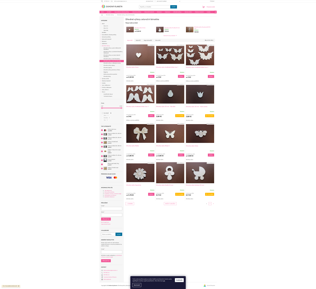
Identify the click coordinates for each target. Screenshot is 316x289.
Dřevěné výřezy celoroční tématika (112, 61)
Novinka (107, 118)
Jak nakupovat (149, 1)
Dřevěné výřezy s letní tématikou (112, 59)
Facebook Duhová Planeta (110, 277)
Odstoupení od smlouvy (110, 195)
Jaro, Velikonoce (106, 85)
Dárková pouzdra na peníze (110, 74)
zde (164, 281)
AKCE (103, 24)
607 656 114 (106, 272)
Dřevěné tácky (107, 76)
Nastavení (137, 285)
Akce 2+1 (106, 26)
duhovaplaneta (107, 279)
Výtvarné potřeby (106, 37)
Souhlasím (179, 280)
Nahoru (130, 203)
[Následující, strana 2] (210, 203)
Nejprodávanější (148, 40)
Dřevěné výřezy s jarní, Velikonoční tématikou (112, 48)
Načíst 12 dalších (170, 203)
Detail (151, 76)
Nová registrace (105, 222)
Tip (105, 120)
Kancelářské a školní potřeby (109, 35)
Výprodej (106, 30)
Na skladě (107, 113)
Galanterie (104, 43)
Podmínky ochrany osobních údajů (112, 194)
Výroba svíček (105, 78)
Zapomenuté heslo (105, 224)
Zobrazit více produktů (169, 35)
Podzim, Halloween (106, 87)
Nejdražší (138, 40)
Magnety (106, 72)
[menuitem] (102, 12)
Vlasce (103, 92)
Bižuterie (104, 41)
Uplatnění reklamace (109, 197)
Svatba (103, 83)
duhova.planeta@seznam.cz (110, 270)
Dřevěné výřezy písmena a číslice (112, 70)
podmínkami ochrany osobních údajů (111, 256)
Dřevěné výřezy (106, 46)
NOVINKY (104, 32)
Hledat (174, 6)
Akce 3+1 (106, 28)
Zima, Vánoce (105, 90)
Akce (106, 115)
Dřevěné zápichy (108, 67)
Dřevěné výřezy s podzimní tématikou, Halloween (113, 52)
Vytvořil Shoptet (211, 285)
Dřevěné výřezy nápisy (109, 65)
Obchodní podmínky (162, 1)
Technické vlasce (108, 96)
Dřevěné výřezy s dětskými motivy (112, 63)
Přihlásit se (105, 219)
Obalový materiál (106, 81)
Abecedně (157, 40)
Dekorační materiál (106, 39)
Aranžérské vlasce (108, 94)
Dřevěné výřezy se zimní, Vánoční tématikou (112, 55)
